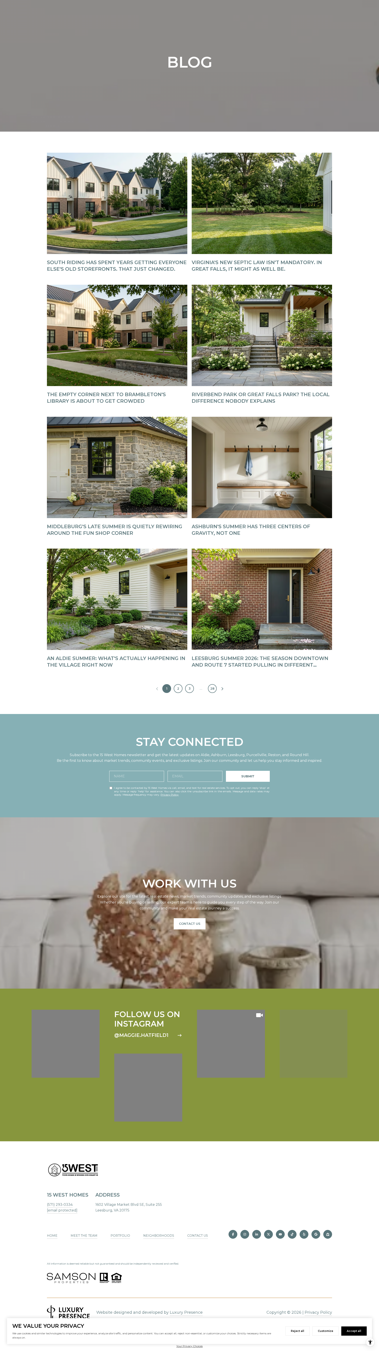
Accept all (354, 1331)
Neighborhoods (158, 1236)
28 (212, 689)
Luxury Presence (186, 1312)
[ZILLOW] (327, 1234)
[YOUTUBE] (280, 1234)
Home (52, 1236)
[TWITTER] (268, 1234)
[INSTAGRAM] (244, 1234)
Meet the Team (84, 1236)
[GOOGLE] (315, 1234)
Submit (247, 776)
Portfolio (120, 1236)
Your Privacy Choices (189, 1346)
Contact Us (189, 924)
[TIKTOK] (292, 1234)
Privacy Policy (170, 794)
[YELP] (304, 1234)
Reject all (297, 1331)
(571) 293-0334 (60, 1204)
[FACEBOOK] (233, 1234)
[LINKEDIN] (256, 1234)
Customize (325, 1331)
